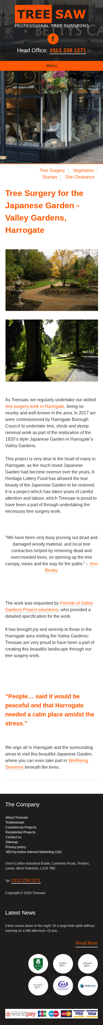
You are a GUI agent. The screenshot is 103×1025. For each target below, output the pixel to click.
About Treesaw (16, 817)
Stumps (49, 177)
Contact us (13, 837)
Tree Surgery (52, 170)
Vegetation (83, 170)
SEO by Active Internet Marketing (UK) (33, 852)
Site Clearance (79, 177)
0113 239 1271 (68, 50)
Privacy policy (15, 847)
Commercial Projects (21, 827)
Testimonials (14, 822)
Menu (51, 65)
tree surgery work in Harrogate (34, 406)
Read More (87, 943)
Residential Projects (20, 832)
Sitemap (11, 842)
